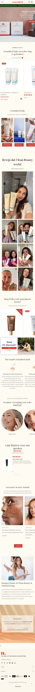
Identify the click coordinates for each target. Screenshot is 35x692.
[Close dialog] (33, 338)
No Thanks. (9, 350)
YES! (9, 348)
